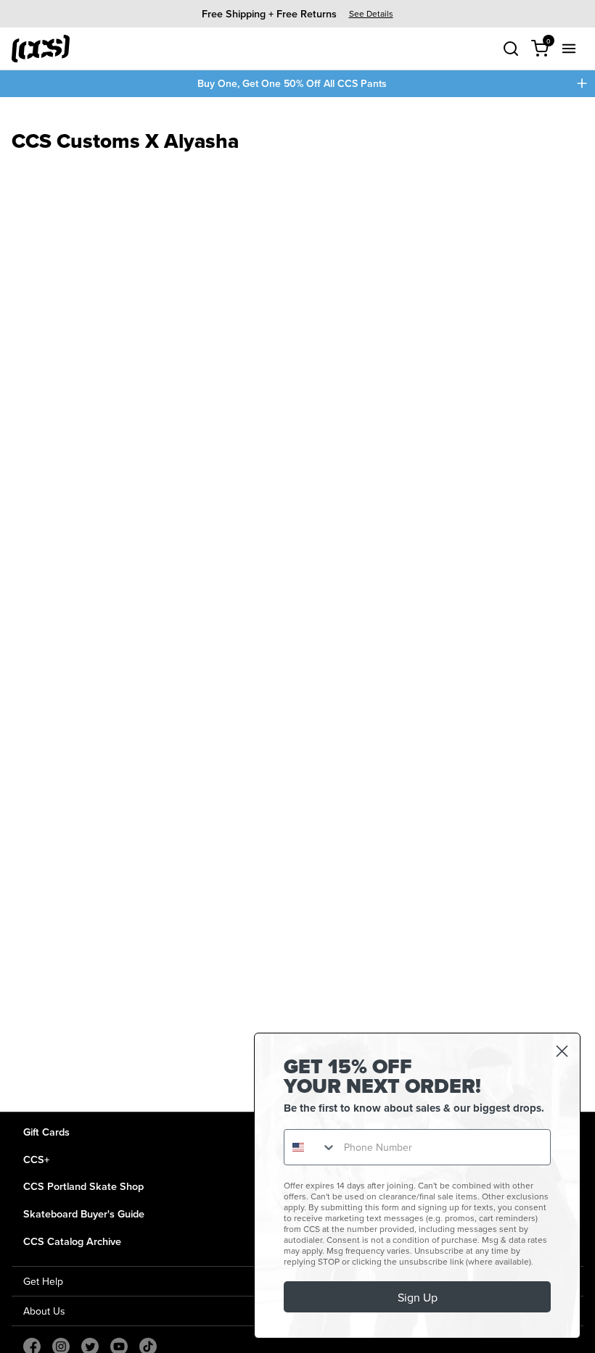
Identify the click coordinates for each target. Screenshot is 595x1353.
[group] (297, 13)
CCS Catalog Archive (72, 1241)
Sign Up (418, 1297)
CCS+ (36, 1159)
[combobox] (310, 1147)
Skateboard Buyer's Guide (83, 1213)
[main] (297, 604)
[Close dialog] (562, 1051)
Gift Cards (46, 1131)
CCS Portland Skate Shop (83, 1186)
